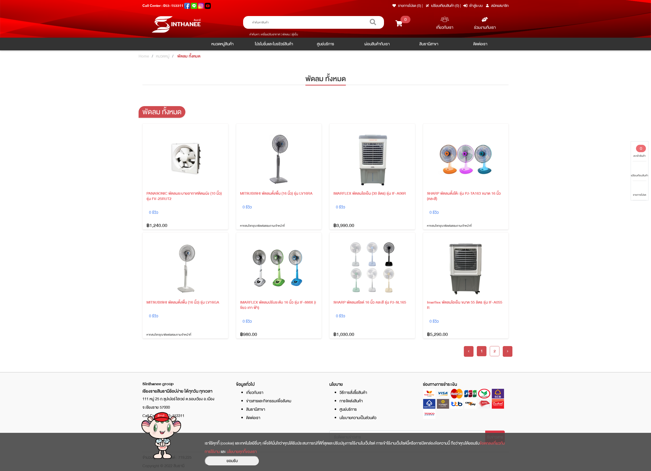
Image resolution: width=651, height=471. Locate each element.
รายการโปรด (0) (409, 6)
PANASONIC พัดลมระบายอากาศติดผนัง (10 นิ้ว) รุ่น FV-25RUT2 (184, 196)
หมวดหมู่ (162, 56)
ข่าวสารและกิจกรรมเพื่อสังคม (268, 401)
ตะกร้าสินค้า (639, 151)
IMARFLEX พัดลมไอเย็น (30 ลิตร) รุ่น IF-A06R (369, 193)
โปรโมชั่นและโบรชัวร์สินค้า (274, 44)
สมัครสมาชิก (500, 6)
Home (144, 56)
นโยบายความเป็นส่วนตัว (357, 418)
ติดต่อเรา (480, 44)
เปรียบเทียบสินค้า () (445, 6)
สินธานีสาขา (428, 44)
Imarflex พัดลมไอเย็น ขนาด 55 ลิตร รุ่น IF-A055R (464, 305)
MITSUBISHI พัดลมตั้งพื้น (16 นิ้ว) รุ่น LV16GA (182, 302)
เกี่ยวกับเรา (444, 27)
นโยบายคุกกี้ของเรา (242, 451)
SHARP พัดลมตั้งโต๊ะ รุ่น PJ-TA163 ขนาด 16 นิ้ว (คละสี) (464, 196)
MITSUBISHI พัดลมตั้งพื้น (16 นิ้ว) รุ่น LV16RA (276, 193)
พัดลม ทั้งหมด (188, 56)
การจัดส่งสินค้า (351, 401)
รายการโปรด (639, 195)
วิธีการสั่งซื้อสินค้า (353, 392)
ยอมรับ (232, 461)
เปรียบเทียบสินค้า (639, 175)
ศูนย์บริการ (325, 44)
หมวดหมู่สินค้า (222, 44)
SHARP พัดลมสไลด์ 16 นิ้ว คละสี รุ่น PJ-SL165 (369, 302)
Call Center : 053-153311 (163, 6)
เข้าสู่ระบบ (476, 6)
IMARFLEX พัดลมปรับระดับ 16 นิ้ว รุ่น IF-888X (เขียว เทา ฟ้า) (278, 305)
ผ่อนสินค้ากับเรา (377, 44)
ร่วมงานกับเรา (485, 27)
